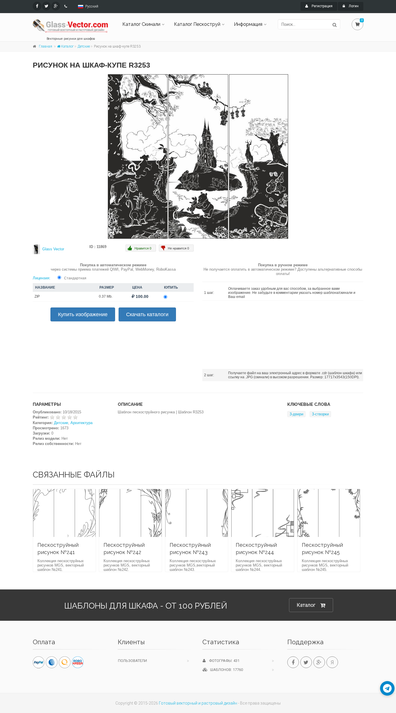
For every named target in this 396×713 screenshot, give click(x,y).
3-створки (320, 414)
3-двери (296, 414)
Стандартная (75, 278)
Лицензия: (41, 278)
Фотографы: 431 (222, 660)
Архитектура (81, 423)
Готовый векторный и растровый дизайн (198, 703)
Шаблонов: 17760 (225, 669)
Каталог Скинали (141, 24)
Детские (84, 46)
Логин (353, 6)
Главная (45, 46)
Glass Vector (53, 249)
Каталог (67, 46)
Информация (248, 24)
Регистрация (322, 6)
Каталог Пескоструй (197, 24)
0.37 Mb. (105, 296)
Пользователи (132, 660)
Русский (91, 6)
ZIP (37, 296)
